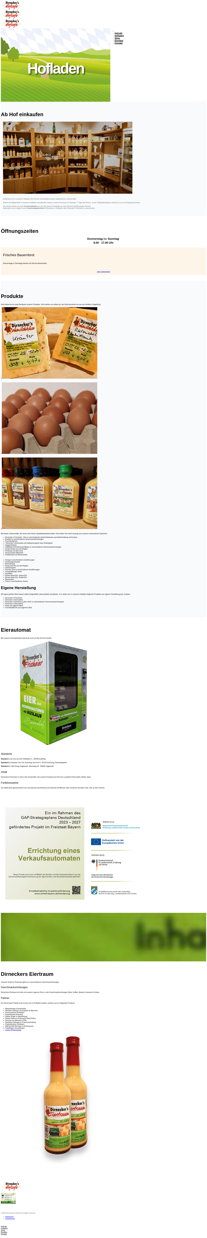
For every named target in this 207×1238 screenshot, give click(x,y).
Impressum (9, 1217)
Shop (117, 38)
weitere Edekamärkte (13, 1030)
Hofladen (119, 36)
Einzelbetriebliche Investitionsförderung (12, 1207)
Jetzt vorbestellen (103, 272)
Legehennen (10, 1219)
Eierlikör (119, 40)
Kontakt (119, 43)
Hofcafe (118, 33)
